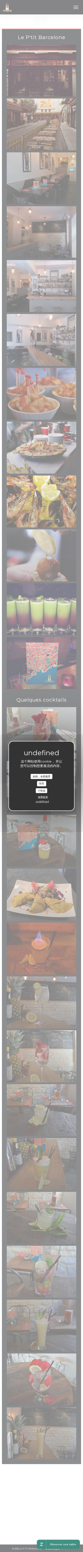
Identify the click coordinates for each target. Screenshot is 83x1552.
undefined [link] (42, 801)
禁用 (41, 783)
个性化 (41, 790)
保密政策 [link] (43, 797)
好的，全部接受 (41, 776)
